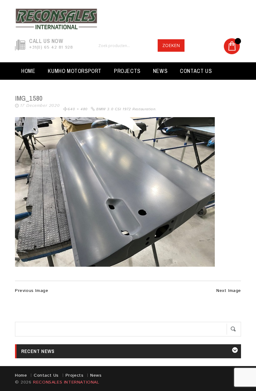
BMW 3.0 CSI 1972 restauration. (126, 109)
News (160, 71)
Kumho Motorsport (74, 71)
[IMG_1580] (115, 191)
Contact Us (196, 71)
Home (28, 71)
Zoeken (171, 45)
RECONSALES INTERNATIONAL (66, 382)
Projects (127, 71)
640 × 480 (77, 109)
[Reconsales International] (128, 19)
